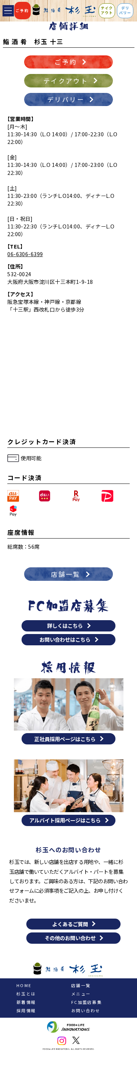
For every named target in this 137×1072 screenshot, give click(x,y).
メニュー (81, 994)
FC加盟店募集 (86, 1002)
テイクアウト (107, 10)
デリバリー (125, 10)
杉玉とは (26, 994)
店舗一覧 (81, 985)
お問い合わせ (85, 1010)
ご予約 (22, 10)
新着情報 (26, 1002)
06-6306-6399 (25, 254)
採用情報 (26, 1010)
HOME (23, 985)
